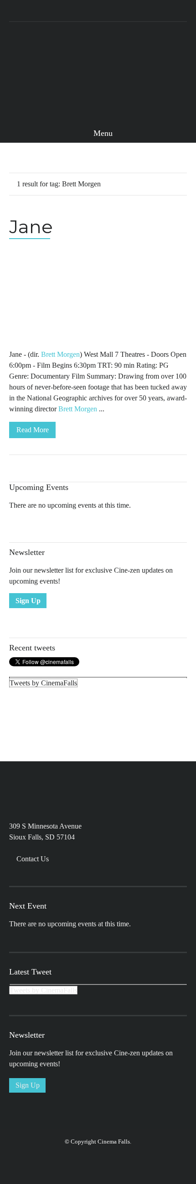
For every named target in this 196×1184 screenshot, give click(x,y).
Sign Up (28, 600)
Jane (31, 226)
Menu (102, 133)
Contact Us (32, 859)
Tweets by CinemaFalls (43, 683)
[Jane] (98, 298)
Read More (32, 430)
